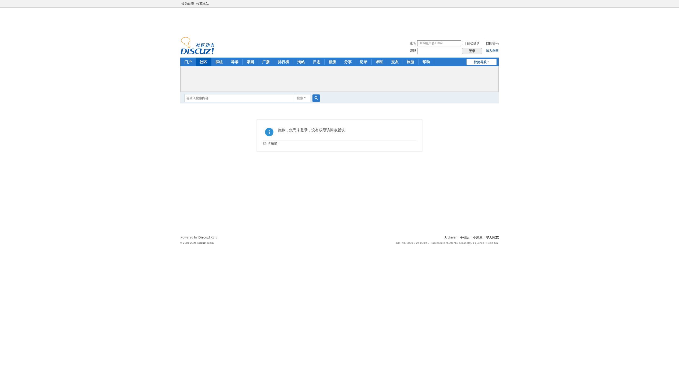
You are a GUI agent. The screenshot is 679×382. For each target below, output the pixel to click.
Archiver (450, 237)
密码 (413, 51)
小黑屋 (477, 237)
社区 (203, 62)
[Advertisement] (339, 21)
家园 (250, 62)
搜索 (300, 98)
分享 (348, 62)
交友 (395, 62)
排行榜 (283, 62)
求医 (379, 62)
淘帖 (301, 62)
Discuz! (204, 237)
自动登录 (473, 43)
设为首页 (187, 4)
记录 (363, 62)
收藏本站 (202, 4)
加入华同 (492, 51)
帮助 (426, 62)
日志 (316, 62)
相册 (332, 62)
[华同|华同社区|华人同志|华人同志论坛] (197, 45)
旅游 (410, 62)
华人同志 (492, 237)
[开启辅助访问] (497, 3)
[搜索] (316, 98)
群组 (219, 62)
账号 (413, 43)
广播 (266, 62)
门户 (188, 62)
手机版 (464, 237)
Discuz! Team (205, 242)
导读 (234, 62)
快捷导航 (480, 62)
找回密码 (492, 43)
